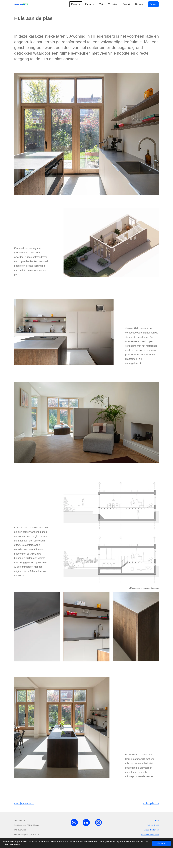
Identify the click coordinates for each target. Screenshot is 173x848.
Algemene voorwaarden (150, 834)
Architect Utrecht (153, 825)
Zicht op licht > (151, 803)
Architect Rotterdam (151, 830)
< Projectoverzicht (24, 803)
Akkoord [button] (161, 843)
